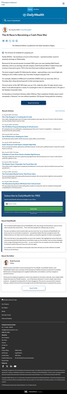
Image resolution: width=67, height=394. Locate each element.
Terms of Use (5, 360)
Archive (36, 9)
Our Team (4, 340)
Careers (4, 342)
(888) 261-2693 (6, 332)
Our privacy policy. (33, 213)
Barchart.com (14, 377)
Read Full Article (33, 103)
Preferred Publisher (7, 318)
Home (30, 9)
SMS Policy (18, 355)
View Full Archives (60, 111)
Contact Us (4, 345)
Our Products (5, 304)
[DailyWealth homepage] (33, 15)
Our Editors (5, 307)
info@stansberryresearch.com (10, 330)
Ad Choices (5, 353)
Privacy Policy (5, 350)
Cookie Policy (5, 355)
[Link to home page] (10, 3)
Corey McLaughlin (25, 30)
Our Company (5, 337)
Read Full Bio (33, 288)
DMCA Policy (18, 350)
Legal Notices (18, 353)
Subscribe (33, 209)
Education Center (6, 315)
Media (3, 311)
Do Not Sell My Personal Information (24, 358)
